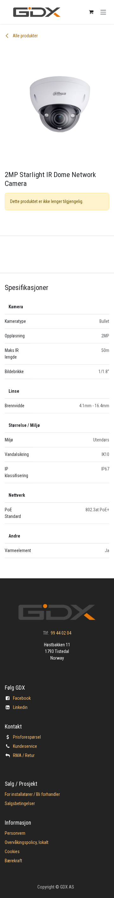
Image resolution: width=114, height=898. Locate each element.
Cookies (12, 851)
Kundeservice (25, 746)
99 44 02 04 (61, 633)
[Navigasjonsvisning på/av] (103, 12)
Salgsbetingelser (20, 803)
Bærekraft (13, 860)
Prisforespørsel (27, 737)
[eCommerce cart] (91, 12)
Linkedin (20, 707)
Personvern (15, 833)
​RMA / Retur (24, 755)
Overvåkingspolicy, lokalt (26, 842)
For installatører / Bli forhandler (32, 794)
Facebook (22, 698)
